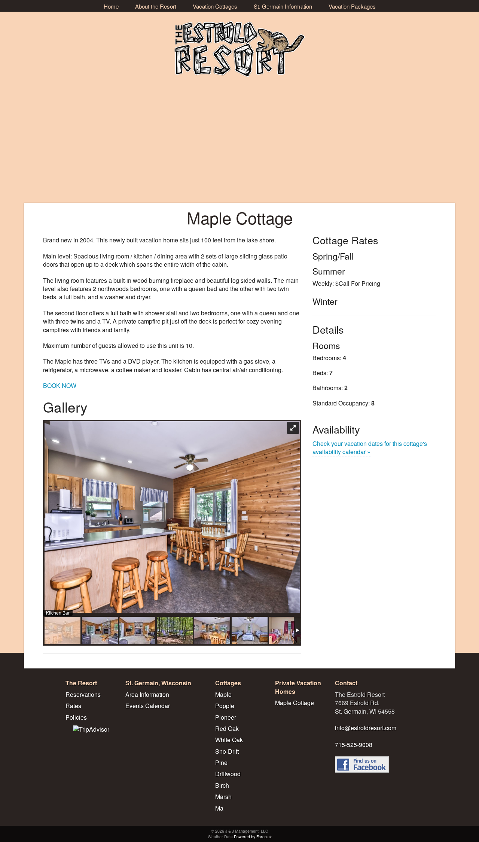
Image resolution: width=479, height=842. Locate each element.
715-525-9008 (353, 744)
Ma (219, 808)
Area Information (147, 694)
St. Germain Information (283, 6)
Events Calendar (147, 705)
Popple (224, 705)
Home (111, 6)
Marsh (223, 796)
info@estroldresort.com (365, 727)
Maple (223, 694)
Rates (73, 705)
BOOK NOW (59, 385)
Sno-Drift (227, 751)
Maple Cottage (294, 702)
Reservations (83, 694)
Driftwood (228, 773)
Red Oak (227, 728)
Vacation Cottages (215, 6)
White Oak (229, 739)
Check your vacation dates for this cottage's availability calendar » (369, 447)
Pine (221, 762)
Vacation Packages (352, 6)
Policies (76, 717)
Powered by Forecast (253, 836)
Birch (222, 785)
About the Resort (155, 6)
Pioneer (225, 717)
